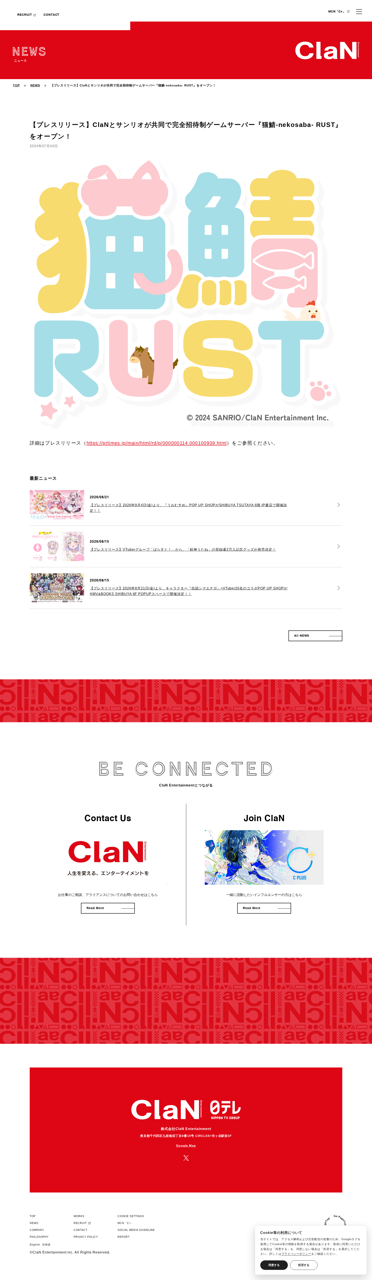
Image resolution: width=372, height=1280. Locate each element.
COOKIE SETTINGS (131, 1216)
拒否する (303, 1265)
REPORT (124, 1236)
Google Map (186, 1145)
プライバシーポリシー (296, 1253)
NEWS (35, 85)
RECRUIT (24, 14)
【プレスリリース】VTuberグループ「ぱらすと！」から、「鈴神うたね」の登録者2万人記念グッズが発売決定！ (183, 549)
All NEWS (301, 635)
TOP (16, 85)
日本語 (46, 1244)
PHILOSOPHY (39, 1236)
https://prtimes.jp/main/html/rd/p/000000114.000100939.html (157, 443)
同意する (274, 1265)
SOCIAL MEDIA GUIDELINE (136, 1230)
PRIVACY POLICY (86, 1236)
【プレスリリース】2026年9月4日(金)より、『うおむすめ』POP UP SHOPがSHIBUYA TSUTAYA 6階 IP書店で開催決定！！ (188, 508)
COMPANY (37, 1230)
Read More (95, 908)
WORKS (79, 1216)
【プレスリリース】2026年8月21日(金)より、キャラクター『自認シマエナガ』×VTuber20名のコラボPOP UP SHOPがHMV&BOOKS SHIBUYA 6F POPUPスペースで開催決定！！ (188, 591)
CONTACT (51, 14)
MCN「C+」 (337, 11)
